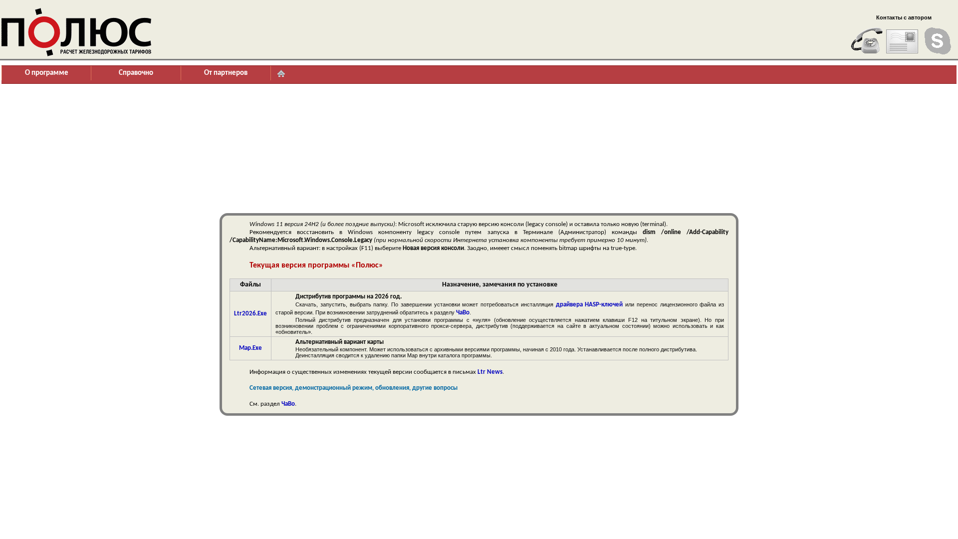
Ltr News (490, 372)
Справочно (136, 73)
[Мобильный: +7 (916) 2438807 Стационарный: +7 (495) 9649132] (867, 41)
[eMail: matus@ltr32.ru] (902, 41)
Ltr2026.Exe (250, 313)
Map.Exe (250, 348)
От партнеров (225, 73)
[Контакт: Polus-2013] (937, 41)
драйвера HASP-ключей (589, 304)
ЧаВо (463, 312)
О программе (46, 73)
